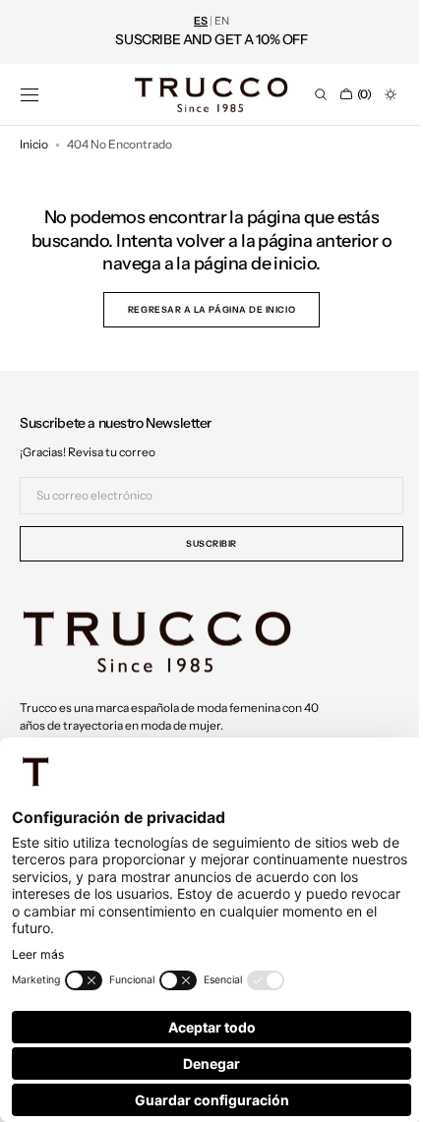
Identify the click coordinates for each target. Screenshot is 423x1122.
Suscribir (204, 543)
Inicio (34, 144)
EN (221, 21)
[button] (29, 94)
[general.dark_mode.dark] (376, 94)
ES (201, 21)
